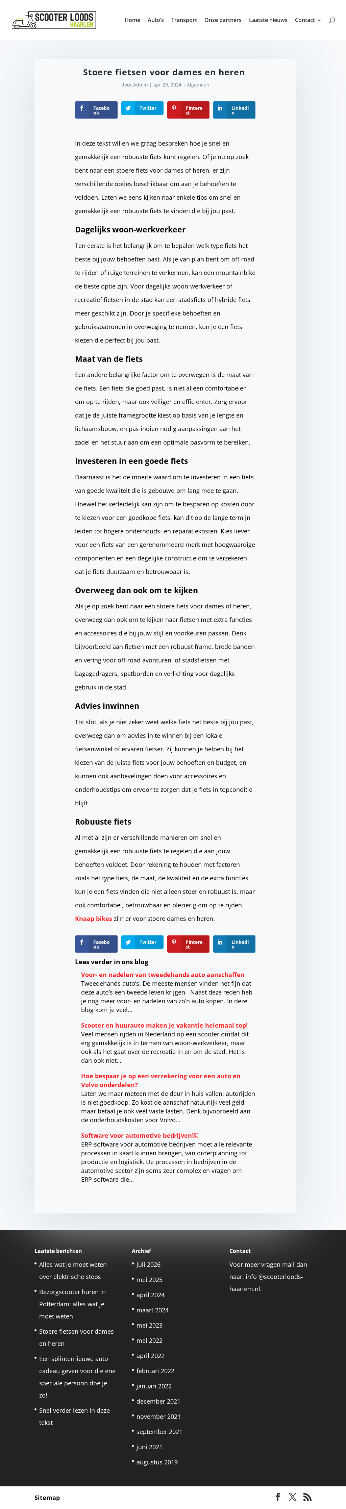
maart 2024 (153, 1310)
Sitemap (47, 1497)
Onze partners (223, 21)
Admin (140, 84)
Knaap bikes (93, 918)
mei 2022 (150, 1340)
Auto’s (156, 21)
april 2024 (151, 1295)
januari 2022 (154, 1386)
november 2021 (159, 1416)
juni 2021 (150, 1447)
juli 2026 (148, 1264)
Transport (184, 21)
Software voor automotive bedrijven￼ (139, 1135)
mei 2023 (150, 1325)
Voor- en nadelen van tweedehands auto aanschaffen (163, 975)
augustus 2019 (157, 1462)
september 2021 (159, 1432)
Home (132, 21)
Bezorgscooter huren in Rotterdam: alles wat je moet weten (72, 1304)
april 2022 (151, 1356)
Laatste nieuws (268, 21)
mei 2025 (150, 1280)
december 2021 (158, 1401)
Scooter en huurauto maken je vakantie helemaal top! (164, 1025)
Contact (305, 21)
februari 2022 (155, 1371)
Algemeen (198, 84)
